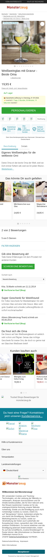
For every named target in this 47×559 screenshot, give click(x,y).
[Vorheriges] (4, 44)
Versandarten (8, 457)
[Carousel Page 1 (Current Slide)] (18, 224)
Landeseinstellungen (11, 464)
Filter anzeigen (11, 246)
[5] (23, 66)
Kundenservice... (32, 416)
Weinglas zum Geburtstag (20, 378)
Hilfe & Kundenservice (12, 442)
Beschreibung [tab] (10, 146)
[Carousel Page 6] (29, 223)
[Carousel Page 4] (24, 223)
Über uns (6, 449)
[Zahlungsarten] (23, 430)
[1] (15, 66)
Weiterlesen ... (8, 169)
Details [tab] (24, 146)
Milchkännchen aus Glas (22, 205)
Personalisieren (23, 110)
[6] (26, 66)
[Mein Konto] (42, 7)
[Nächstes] (42, 44)
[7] (28, 66)
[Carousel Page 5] (27, 223)
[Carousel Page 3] (22, 223)
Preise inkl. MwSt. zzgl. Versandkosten (14, 88)
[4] (21, 66)
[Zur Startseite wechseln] (17, 7)
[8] (30, 66)
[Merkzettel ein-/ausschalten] (42, 60)
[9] (32, 66)
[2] (17, 66)
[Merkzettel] (36, 7)
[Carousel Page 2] (20, 223)
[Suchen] (31, 7)
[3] (19, 66)
